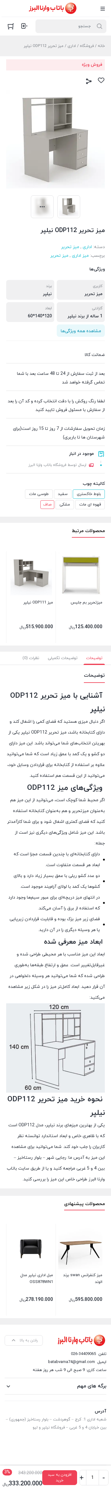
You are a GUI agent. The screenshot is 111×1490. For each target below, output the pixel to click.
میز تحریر (70, 247)
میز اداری (80, 256)
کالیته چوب (94, 484)
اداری (72, 46)
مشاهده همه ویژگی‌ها (81, 331)
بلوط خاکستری (89, 494)
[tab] (94, 658)
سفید (63, 494)
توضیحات (94, 658)
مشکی (65, 504)
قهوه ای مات (90, 504)
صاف (47, 504)
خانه (101, 46)
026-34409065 (83, 1354)
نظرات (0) (31, 658)
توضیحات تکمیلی (62, 658)
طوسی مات (39, 494)
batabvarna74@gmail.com (71, 1362)
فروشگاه (87, 46)
